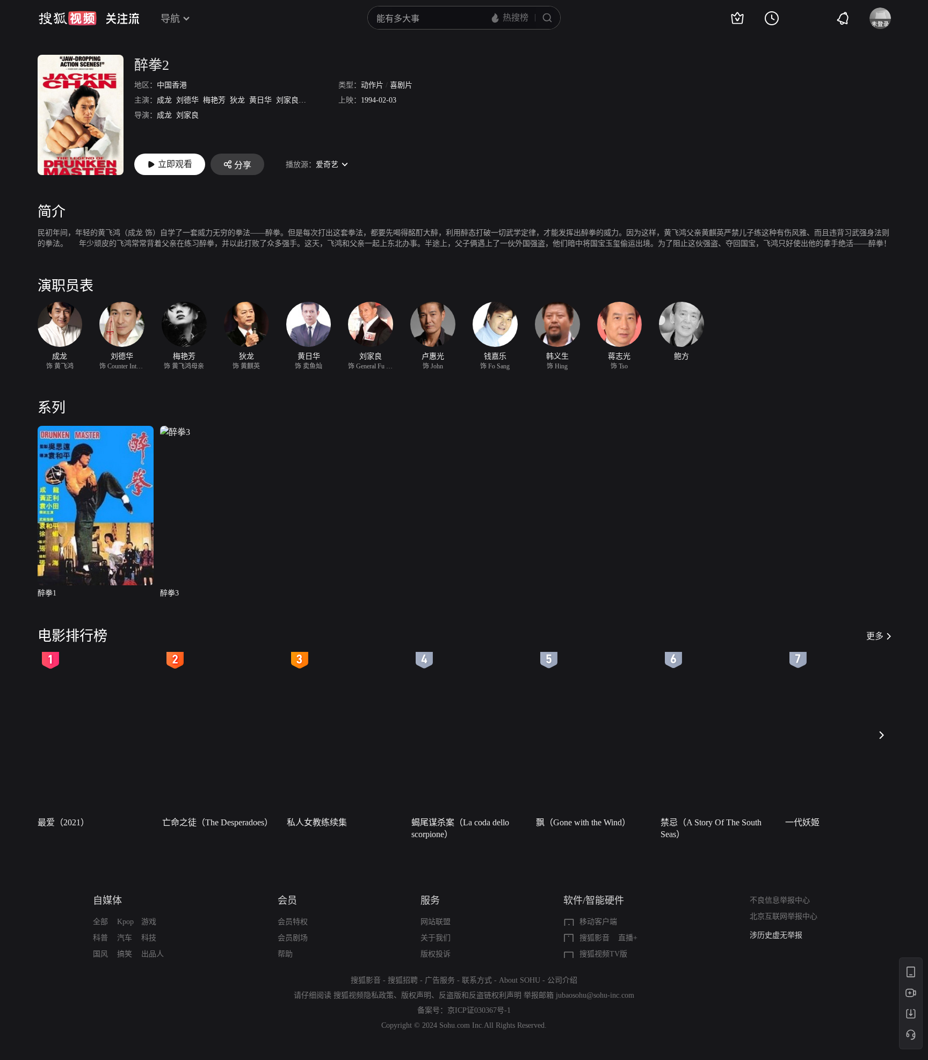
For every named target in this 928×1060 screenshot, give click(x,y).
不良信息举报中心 (780, 900)
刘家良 (287, 100)
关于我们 (436, 938)
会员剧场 (293, 938)
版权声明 (416, 995)
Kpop (125, 922)
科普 (100, 938)
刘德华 (187, 100)
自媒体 (107, 900)
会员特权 (293, 922)
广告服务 (440, 980)
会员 (287, 900)
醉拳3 (169, 593)
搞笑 (124, 954)
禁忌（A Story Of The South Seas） (711, 828)
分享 (242, 165)
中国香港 (172, 85)
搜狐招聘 (403, 980)
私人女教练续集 (317, 822)
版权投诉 (436, 954)
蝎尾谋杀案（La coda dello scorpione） (460, 828)
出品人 (152, 954)
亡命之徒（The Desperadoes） (217, 822)
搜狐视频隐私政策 (364, 995)
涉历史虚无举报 (776, 935)
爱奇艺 (327, 165)
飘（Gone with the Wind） (583, 822)
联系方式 (477, 980)
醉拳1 (47, 593)
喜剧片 (401, 85)
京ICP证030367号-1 (479, 1010)
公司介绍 (562, 980)
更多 (874, 636)
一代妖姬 (802, 822)
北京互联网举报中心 (783, 916)
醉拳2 (151, 65)
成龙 (164, 100)
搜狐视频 (68, 18)
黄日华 (260, 100)
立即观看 (175, 164)
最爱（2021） (63, 822)
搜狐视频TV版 (603, 954)
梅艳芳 (214, 100)
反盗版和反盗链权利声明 (480, 995)
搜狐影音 (594, 938)
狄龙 (237, 100)
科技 (148, 938)
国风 (100, 954)
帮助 (285, 954)
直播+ (627, 938)
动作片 (372, 85)
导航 (170, 19)
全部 (100, 922)
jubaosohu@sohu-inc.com (595, 995)
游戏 (148, 922)
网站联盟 (436, 922)
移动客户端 (598, 922)
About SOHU (519, 980)
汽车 (124, 938)
